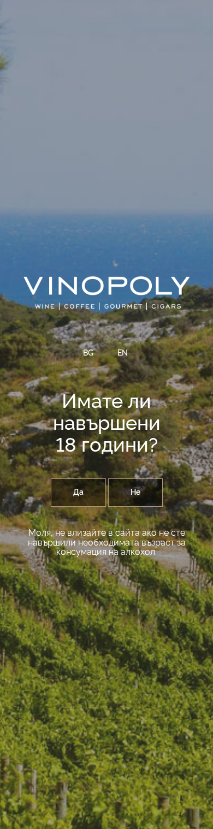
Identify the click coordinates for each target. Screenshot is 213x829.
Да (78, 492)
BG (88, 353)
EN (122, 353)
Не (135, 492)
